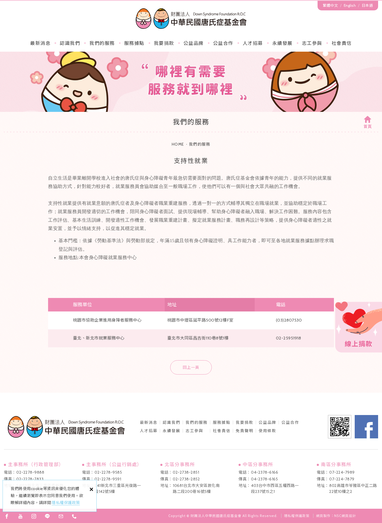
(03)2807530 (289, 320)
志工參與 (312, 43)
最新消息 (40, 43)
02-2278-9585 (108, 472)
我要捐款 (164, 43)
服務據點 (134, 43)
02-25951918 (288, 338)
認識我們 (70, 43)
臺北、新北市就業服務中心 (98, 338)
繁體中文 (330, 5)
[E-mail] (60, 516)
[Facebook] (6, 516)
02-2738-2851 (186, 472)
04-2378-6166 (264, 472)
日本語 (367, 5)
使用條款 (267, 431)
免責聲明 (244, 431)
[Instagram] (33, 516)
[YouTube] (20, 516)
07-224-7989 (342, 472)
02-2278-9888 (30, 472)
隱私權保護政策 (66, 502)
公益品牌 (267, 422)
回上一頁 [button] (191, 367)
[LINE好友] (47, 516)
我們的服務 (102, 43)
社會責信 (342, 43)
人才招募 (253, 43)
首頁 (368, 126)
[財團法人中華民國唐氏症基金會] (191, 18)
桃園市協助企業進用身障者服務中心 (107, 320)
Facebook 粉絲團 (366, 426)
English (350, 5)
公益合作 (223, 43)
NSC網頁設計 (345, 516)
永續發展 (282, 43)
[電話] (74, 516)
